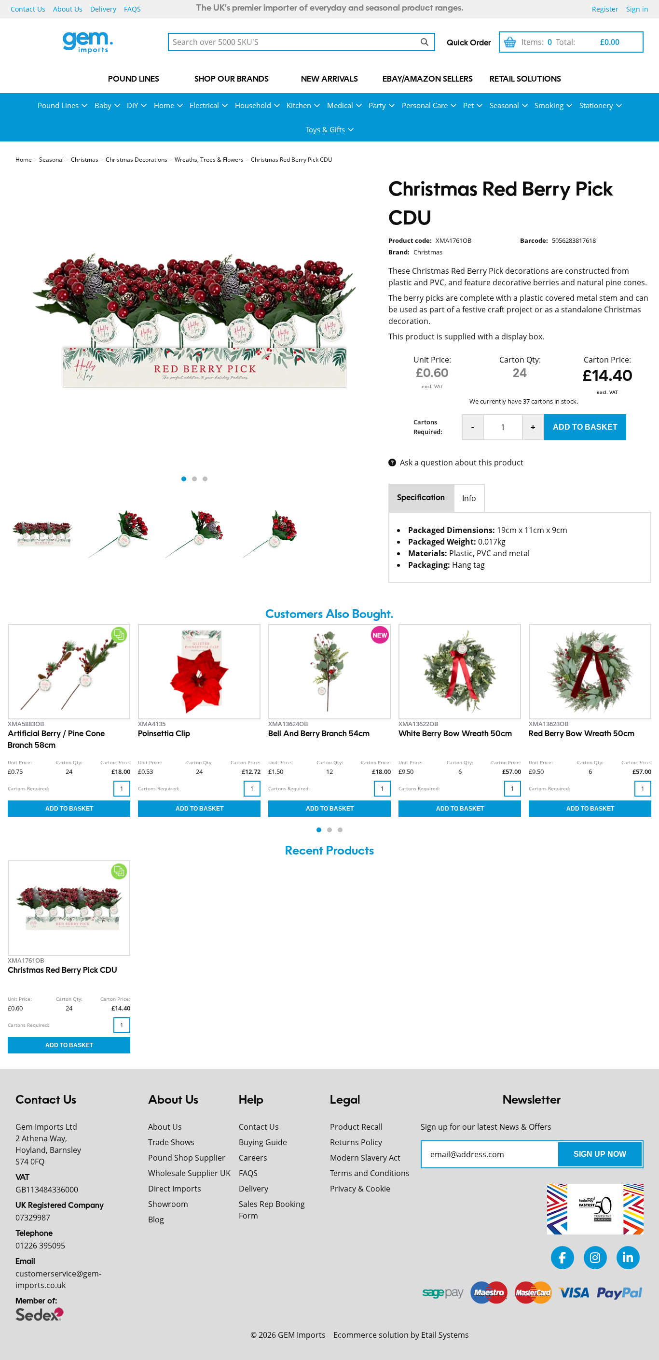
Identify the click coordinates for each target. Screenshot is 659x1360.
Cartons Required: (427, 427)
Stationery (596, 105)
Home (164, 105)
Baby (103, 105)
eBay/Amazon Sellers (428, 80)
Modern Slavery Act (365, 1157)
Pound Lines (133, 80)
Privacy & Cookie (360, 1188)
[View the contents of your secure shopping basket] (510, 42)
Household (253, 105)
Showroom (168, 1204)
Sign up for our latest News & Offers (486, 1127)
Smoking (549, 105)
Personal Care (425, 105)
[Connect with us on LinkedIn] (628, 1257)
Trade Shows (171, 1142)
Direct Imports (174, 1188)
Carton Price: (607, 359)
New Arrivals (329, 80)
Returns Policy (356, 1142)
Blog (156, 1219)
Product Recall (356, 1127)
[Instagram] (595, 1257)
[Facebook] (562, 1257)
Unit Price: (432, 359)
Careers (253, 1157)
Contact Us (28, 9)
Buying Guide (263, 1142)
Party (377, 105)
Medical (340, 105)
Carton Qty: (520, 359)
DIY (132, 105)
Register (605, 9)
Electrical (204, 105)
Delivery (103, 9)
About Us (67, 9)
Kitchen (299, 105)
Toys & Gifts (325, 129)
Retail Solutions (525, 80)
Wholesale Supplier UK (189, 1173)
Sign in (637, 9)
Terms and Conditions (370, 1173)
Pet (468, 105)
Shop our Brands (231, 80)
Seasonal (504, 105)
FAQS (132, 9)
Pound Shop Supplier (186, 1157)
